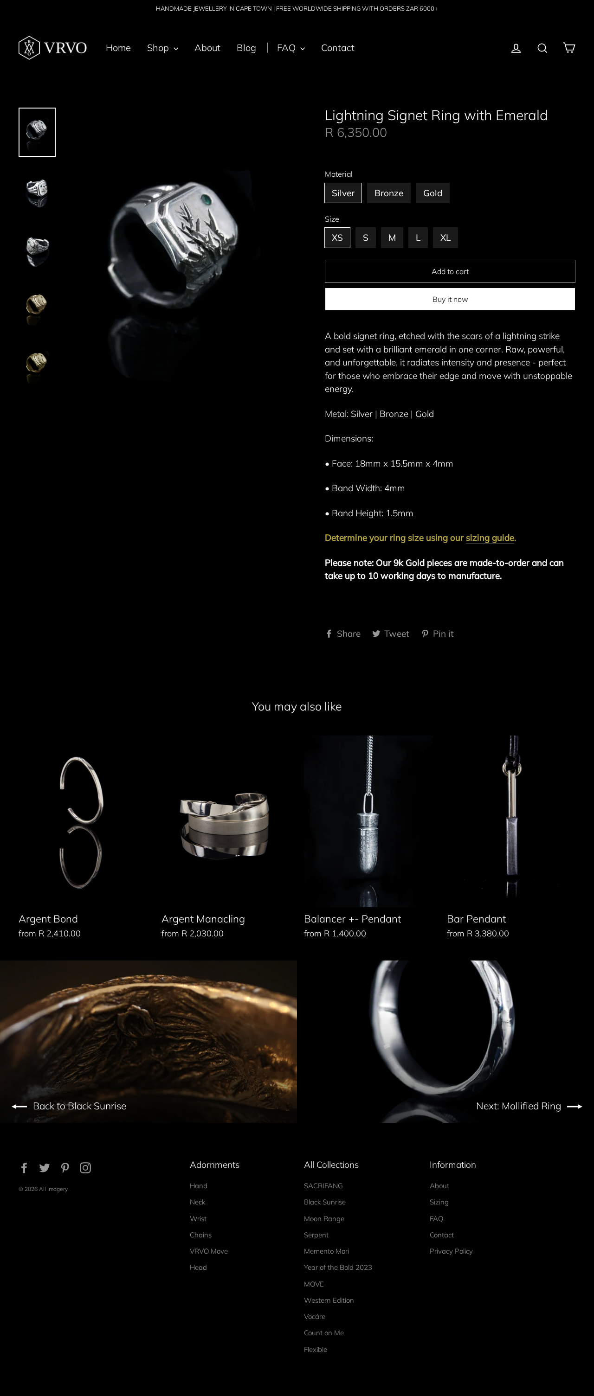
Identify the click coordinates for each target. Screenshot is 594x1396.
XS (337, 237)
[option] (177, 258)
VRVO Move (209, 1251)
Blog (246, 47)
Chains (201, 1234)
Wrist (198, 1218)
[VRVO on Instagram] (85, 1166)
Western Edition (329, 1300)
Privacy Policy (451, 1251)
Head (198, 1267)
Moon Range (324, 1218)
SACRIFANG (323, 1185)
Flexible (315, 1349)
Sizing (439, 1201)
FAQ (287, 47)
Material (339, 174)
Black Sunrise (325, 1201)
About (207, 47)
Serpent (316, 1234)
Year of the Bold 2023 (338, 1267)
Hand (198, 1185)
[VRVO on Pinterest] (65, 1166)
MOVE (314, 1284)
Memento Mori (326, 1251)
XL (445, 237)
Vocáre (314, 1316)
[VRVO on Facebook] (24, 1166)
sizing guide (490, 537)
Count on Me (324, 1332)
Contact (338, 47)
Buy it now (450, 299)
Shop (159, 47)
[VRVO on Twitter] (44, 1166)
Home (118, 47)
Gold (432, 193)
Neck (197, 1201)
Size (332, 219)
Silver (343, 193)
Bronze (388, 193)
